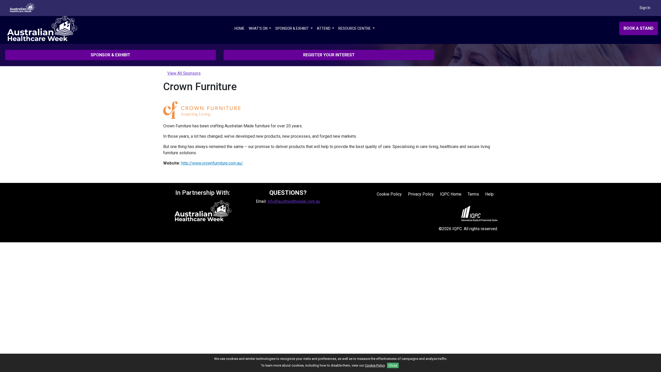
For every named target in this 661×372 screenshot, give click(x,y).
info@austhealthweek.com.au (293, 201)
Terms (473, 194)
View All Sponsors (184, 73)
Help (489, 194)
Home (239, 28)
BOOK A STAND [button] (639, 28)
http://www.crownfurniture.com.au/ (212, 163)
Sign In (645, 8)
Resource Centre (355, 28)
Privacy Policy (421, 194)
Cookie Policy (389, 194)
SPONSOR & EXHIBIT (292, 28)
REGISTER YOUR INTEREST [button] (329, 54)
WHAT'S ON (258, 28)
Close (393, 365)
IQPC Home (450, 194)
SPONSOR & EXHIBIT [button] (110, 54)
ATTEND (324, 28)
